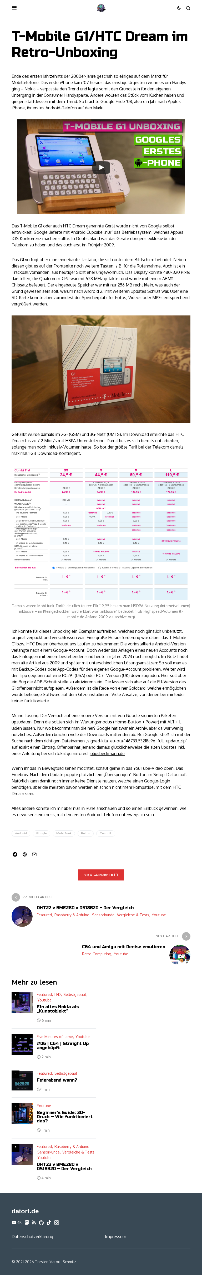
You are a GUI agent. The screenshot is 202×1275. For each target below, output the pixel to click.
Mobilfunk (64, 833)
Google (41, 833)
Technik (106, 833)
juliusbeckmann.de (107, 753)
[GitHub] (41, 1222)
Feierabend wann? (57, 1080)
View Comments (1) (101, 875)
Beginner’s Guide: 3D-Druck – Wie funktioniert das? (65, 1116)
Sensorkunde (103, 915)
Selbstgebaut (74, 994)
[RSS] (34, 1222)
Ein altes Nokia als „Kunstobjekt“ (58, 1009)
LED (57, 994)
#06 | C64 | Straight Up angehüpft (63, 1045)
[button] (14, 8)
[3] (22, 1081)
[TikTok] (49, 1222)
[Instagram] (56, 1222)
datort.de (25, 1211)
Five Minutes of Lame (55, 1036)
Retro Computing (96, 954)
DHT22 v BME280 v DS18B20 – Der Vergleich (64, 1166)
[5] (22, 1154)
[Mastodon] (26, 1222)
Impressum (115, 1236)
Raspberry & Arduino (71, 915)
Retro (85, 833)
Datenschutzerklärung (32, 1236)
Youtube (159, 915)
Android (21, 833)
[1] (22, 1002)
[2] (22, 1044)
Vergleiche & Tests (133, 915)
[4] (22, 1113)
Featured (44, 915)
